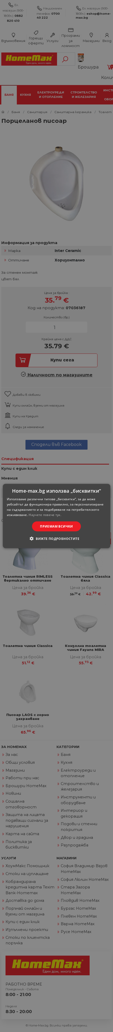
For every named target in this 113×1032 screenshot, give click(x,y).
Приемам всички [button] (56, 526)
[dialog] (56, 516)
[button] (56, 538)
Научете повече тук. (45, 514)
